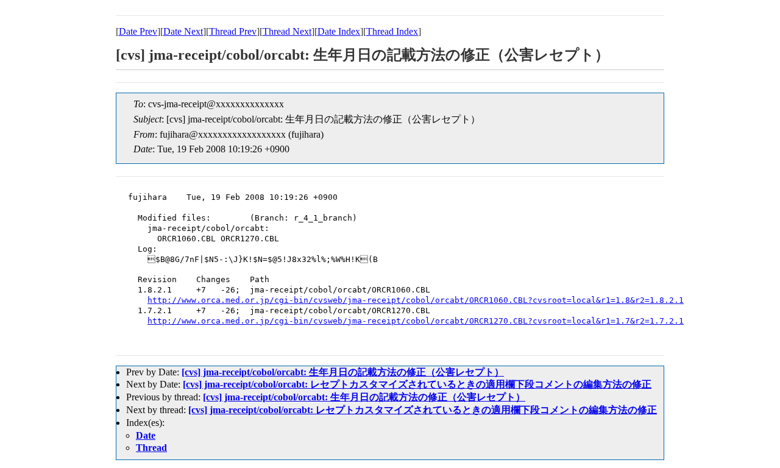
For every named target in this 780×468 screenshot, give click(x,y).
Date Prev (138, 31)
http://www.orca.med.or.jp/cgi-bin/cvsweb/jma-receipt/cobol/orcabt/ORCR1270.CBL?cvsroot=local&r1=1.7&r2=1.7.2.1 (415, 320)
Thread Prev (233, 31)
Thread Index (392, 31)
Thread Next (287, 31)
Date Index (338, 31)
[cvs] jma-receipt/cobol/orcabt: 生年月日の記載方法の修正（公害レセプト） (343, 372)
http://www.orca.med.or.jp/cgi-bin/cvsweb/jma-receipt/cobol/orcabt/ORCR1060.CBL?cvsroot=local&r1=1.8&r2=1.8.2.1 (415, 300)
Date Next (183, 31)
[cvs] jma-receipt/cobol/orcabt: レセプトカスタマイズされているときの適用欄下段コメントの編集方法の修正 (417, 384)
